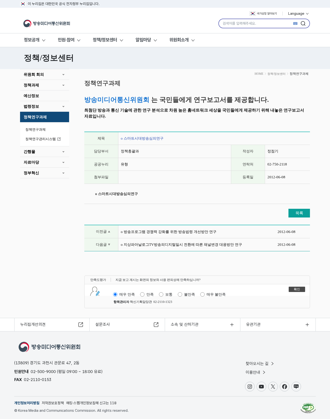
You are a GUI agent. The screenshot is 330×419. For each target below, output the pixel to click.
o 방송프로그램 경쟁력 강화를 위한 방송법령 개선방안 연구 (168, 232)
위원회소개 (179, 40)
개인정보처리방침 (26, 403)
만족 (150, 294)
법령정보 (31, 106)
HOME (259, 73)
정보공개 (31, 40)
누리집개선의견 (33, 324)
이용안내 (253, 372)
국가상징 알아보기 (267, 13)
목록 (299, 213)
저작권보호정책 (53, 403)
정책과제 (31, 85)
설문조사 (102, 324)
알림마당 (143, 40)
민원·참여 (66, 40)
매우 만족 (127, 294)
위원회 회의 (34, 74)
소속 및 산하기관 (185, 324)
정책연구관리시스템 (40, 139)
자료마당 (31, 162)
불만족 (189, 294)
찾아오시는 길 (258, 363)
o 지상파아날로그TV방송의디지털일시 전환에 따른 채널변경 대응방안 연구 (181, 245)
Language (296, 13)
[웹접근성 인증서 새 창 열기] (308, 405)
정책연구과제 (35, 117)
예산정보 (31, 96)
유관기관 (253, 324)
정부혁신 (31, 173)
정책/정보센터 (105, 40)
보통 (168, 294)
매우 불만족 (216, 294)
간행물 (29, 152)
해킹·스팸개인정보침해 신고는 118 (91, 403)
